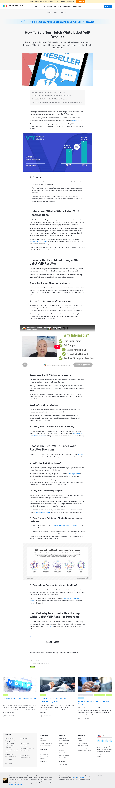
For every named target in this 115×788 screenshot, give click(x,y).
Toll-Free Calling (9, 743)
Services (81, 698)
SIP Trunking (8, 759)
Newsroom (62, 745)
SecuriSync (23, 745)
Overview (42, 752)
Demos (80, 740)
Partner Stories (63, 743)
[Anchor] (51, 214)
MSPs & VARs (44, 754)
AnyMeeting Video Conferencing (10, 746)
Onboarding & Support (46, 743)
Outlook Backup (24, 750)
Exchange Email (24, 743)
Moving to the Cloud (99, 695)
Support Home (63, 764)
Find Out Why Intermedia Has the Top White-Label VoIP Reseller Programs (57, 102)
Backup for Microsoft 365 (27, 748)
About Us (57, 6)
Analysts (61, 748)
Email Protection (25, 757)
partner (80, 455)
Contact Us (62, 753)
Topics (56, 12)
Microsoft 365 (24, 738)
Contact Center (9, 754)
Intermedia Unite (10, 738)
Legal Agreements (64, 755)
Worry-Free (44, 735)
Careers (61, 750)
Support (62, 762)
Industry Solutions (45, 745)
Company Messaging (10, 741)
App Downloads (82, 743)
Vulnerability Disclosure (66, 758)
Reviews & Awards (83, 745)
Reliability (43, 740)
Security (42, 738)
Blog (79, 738)
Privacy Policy (81, 777)
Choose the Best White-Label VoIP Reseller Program (49, 99)
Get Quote (108, 6)
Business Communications (85, 695)
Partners (67, 6)
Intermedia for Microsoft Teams (11, 750)
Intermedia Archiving (11, 756)
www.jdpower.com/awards (16, 784)
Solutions (48, 6)
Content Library (82, 748)
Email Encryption (25, 755)
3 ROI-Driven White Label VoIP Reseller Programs (54, 700)
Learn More (81, 1)
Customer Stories (64, 740)
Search (63, 12)
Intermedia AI (8, 763)
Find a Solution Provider (84, 750)
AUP (76, 777)
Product (38, 6)
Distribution (43, 761)
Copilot (22, 741)
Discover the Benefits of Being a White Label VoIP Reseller (51, 96)
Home (49, 12)
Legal (72, 777)
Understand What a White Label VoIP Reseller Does (49, 92)
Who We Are (62, 738)
